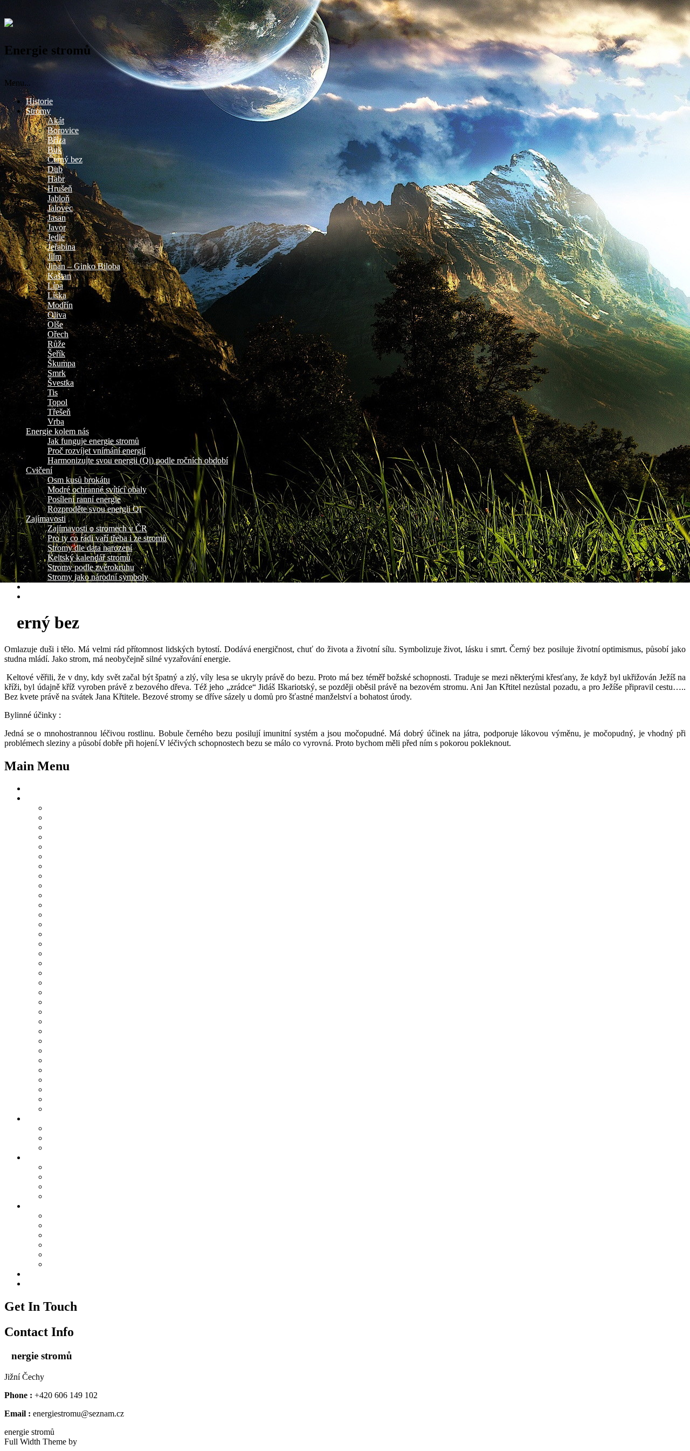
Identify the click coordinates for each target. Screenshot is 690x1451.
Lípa (55, 285)
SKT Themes (102, 1441)
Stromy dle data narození (89, 547)
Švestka (60, 382)
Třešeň (59, 411)
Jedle (56, 237)
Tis (52, 392)
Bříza (56, 140)
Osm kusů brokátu (78, 479)
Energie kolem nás (57, 431)
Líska (56, 295)
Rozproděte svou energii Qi (94, 509)
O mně (37, 596)
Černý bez (64, 159)
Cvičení (39, 470)
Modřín (60, 305)
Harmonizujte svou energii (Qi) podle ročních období (137, 460)
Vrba (55, 421)
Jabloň (58, 198)
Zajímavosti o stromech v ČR (97, 528)
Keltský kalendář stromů (88, 557)
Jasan (56, 217)
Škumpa (61, 363)
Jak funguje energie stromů (93, 441)
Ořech (57, 334)
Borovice (63, 130)
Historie (39, 101)
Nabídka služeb (52, 586)
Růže (56, 343)
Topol (57, 402)
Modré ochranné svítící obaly (97, 489)
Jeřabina (61, 246)
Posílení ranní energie (84, 499)
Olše (55, 324)
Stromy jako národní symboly (97, 576)
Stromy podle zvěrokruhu (90, 567)
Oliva (56, 314)
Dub (55, 169)
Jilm (54, 256)
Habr (56, 178)
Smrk (56, 373)
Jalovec (60, 208)
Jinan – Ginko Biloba (83, 266)
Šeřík (56, 353)
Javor (56, 227)
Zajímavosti (46, 518)
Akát (55, 120)
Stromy (38, 110)
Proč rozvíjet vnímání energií (96, 450)
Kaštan (59, 275)
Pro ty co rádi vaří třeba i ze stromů (107, 538)
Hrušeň (59, 188)
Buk (54, 149)
